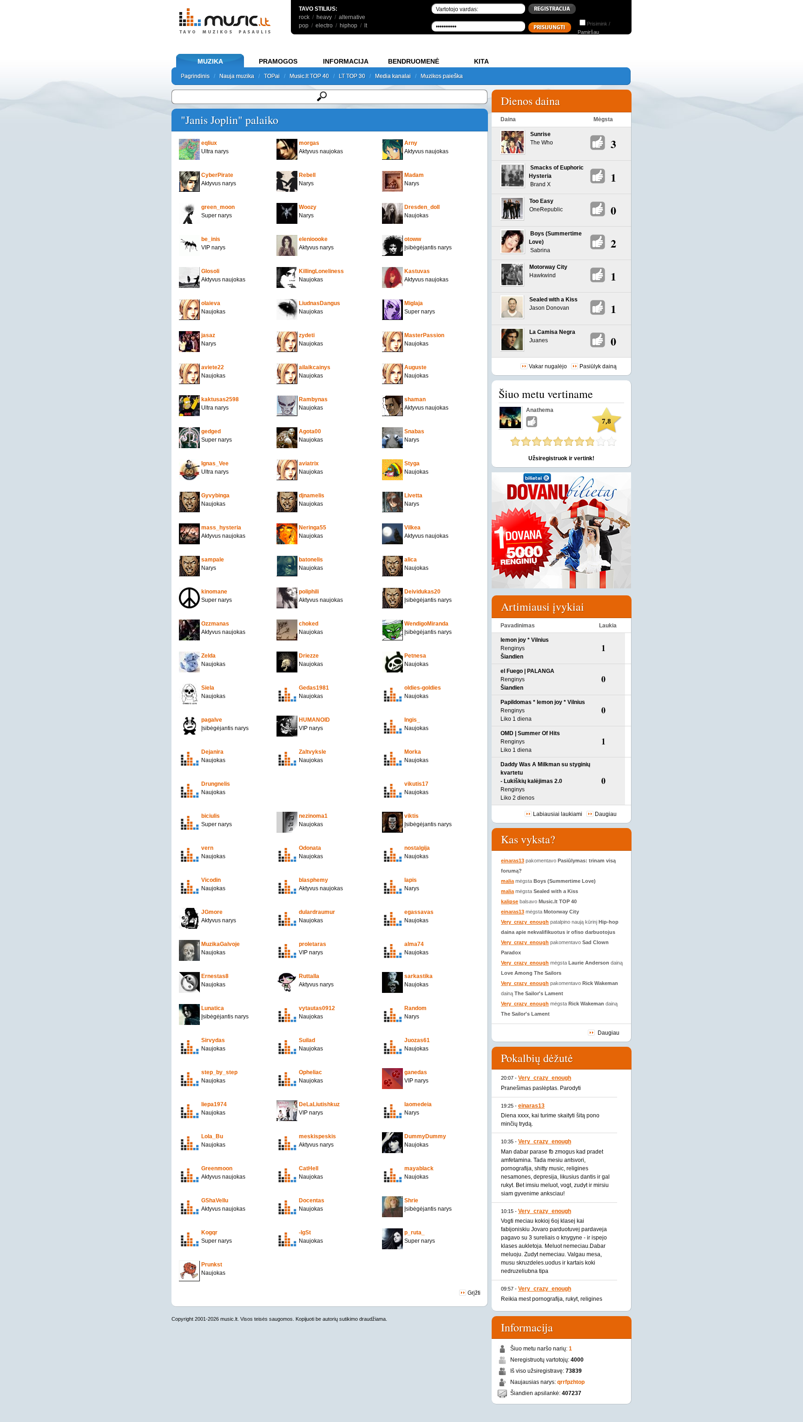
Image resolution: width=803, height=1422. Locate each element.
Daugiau (606, 814)
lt (365, 25)
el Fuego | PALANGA (527, 671)
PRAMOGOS (278, 61)
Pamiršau (588, 32)
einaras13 (512, 860)
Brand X (540, 184)
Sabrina (540, 250)
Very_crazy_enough (525, 922)
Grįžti (473, 1293)
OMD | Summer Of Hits (530, 733)
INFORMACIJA (346, 61)
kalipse (509, 901)
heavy (324, 17)
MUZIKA (210, 61)
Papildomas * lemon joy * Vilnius (542, 702)
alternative (352, 17)
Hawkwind (542, 275)
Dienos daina (530, 100)
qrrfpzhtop (571, 1382)
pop (304, 25)
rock (304, 17)
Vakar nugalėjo (548, 366)
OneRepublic (546, 209)
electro (324, 25)
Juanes (538, 340)
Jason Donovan (549, 308)
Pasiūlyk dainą (598, 366)
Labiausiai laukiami (557, 814)
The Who (541, 142)
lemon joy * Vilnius (524, 640)
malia (507, 881)
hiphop (348, 25)
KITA (481, 61)
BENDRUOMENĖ (413, 61)
